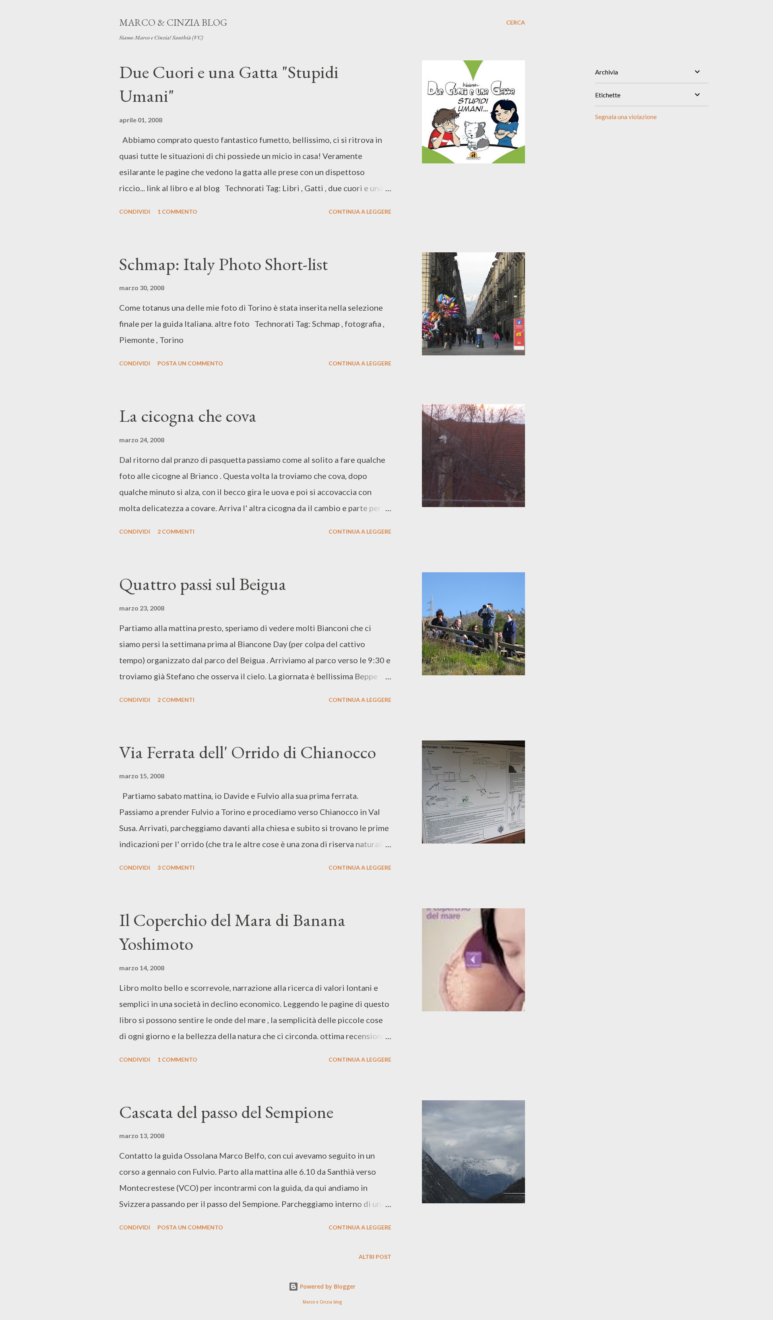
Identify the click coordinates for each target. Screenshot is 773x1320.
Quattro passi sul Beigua (202, 583)
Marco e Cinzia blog (322, 1302)
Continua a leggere (360, 211)
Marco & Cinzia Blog (173, 22)
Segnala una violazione (626, 116)
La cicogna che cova (187, 415)
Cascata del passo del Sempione (226, 1111)
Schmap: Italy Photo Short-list (223, 263)
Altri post (375, 1256)
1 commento (177, 211)
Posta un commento (190, 363)
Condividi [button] (134, 211)
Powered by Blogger (326, 1286)
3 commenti (175, 867)
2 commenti (175, 531)
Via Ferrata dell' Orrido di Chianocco (247, 751)
